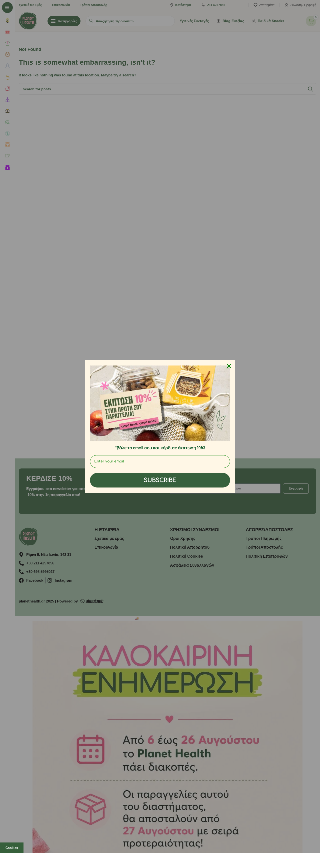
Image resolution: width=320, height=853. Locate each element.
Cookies (12, 848)
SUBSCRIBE (160, 480)
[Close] (229, 366)
